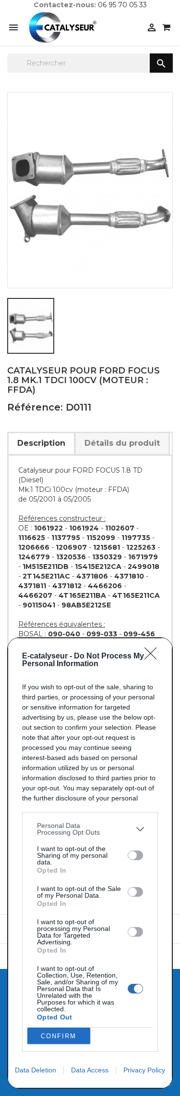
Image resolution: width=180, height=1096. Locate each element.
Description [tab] (41, 443)
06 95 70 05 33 (122, 4)
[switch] (135, 855)
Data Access (89, 1070)
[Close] (153, 656)
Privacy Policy (144, 1070)
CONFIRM (58, 1036)
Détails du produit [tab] (122, 443)
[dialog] (90, 863)
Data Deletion (35, 1070)
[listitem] (90, 829)
